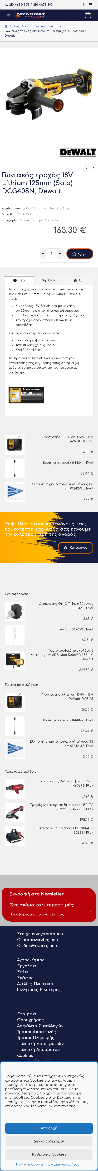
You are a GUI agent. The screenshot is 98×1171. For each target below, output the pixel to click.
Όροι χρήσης (30, 1020)
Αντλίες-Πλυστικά (35, 984)
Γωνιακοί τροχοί (31, 220)
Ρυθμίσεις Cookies (49, 1154)
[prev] (86, 168)
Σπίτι (22, 972)
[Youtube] (90, 4)
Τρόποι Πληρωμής (35, 1038)
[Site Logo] (30, 15)
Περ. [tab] (22, 280)
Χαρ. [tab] (52, 280)
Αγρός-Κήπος (30, 960)
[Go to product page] (15, 445)
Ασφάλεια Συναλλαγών (40, 1026)
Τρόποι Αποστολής (36, 1032)
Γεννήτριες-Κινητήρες (39, 990)
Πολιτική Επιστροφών (40, 1044)
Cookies (25, 1056)
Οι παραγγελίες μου (37, 940)
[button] (9, 15)
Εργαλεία (51, 220)
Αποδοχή (49, 1128)
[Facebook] (84, 4)
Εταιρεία (26, 1014)
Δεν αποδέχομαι (49, 1141)
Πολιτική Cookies (30, 1164)
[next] (93, 168)
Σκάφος (25, 978)
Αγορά (83, 254)
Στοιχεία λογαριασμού (40, 934)
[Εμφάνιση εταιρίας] (78, 152)
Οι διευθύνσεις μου (37, 946)
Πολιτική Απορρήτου (62, 1164)
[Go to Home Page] (6, 26)
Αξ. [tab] (80, 280)
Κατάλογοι (78, 547)
